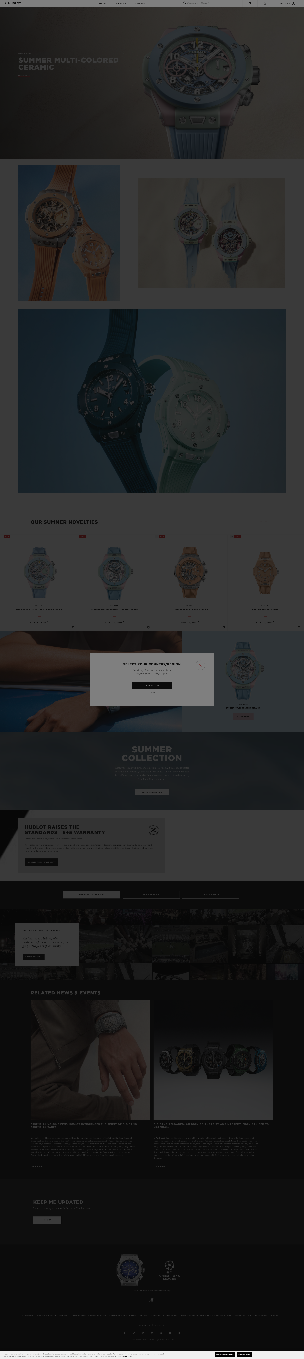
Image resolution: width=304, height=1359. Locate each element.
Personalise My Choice (224, 1354)
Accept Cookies (244, 1354)
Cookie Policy (127, 1356)
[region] (152, 1355)
